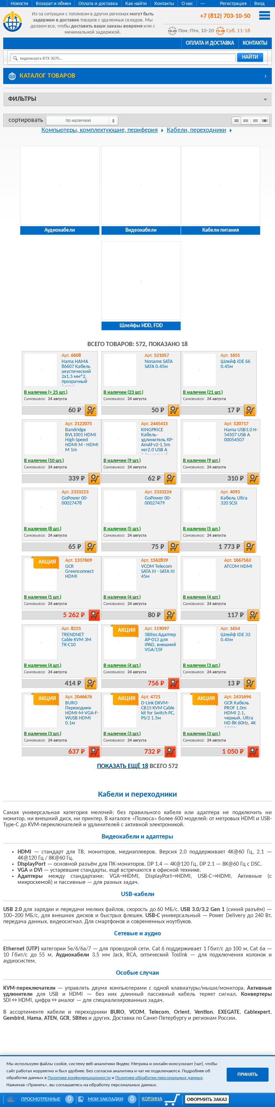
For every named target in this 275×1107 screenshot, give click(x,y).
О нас (187, 3)
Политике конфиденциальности (79, 1078)
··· (203, 3)
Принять (247, 1074)
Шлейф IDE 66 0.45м (235, 364)
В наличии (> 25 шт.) (45, 392)
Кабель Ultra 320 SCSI (234, 501)
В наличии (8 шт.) (42, 529)
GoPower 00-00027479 (158, 501)
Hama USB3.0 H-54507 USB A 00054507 (241, 435)
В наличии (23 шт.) (123, 392)
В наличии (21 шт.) (203, 392)
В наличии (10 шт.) (44, 460)
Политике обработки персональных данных (159, 1078)
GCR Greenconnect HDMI (79, 571)
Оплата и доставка (98, 3)
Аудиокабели (59, 230)
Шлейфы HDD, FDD (141, 326)
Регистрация (233, 3)
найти (250, 57)
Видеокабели (140, 230)
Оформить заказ (207, 1099)
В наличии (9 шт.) (122, 460)
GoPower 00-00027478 (75, 501)
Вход (259, 3)
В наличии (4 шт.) (122, 597)
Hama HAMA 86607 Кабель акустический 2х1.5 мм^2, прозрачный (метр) (76, 374)
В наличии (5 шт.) (122, 529)
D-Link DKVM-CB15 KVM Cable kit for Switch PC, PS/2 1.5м (158, 710)
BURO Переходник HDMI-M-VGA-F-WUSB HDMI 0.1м (81, 713)
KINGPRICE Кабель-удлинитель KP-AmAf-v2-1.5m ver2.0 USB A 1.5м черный (157, 442)
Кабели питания (220, 230)
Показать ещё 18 (122, 766)
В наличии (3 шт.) (201, 665)
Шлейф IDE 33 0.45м (235, 637)
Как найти (136, 3)
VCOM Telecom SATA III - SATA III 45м (158, 571)
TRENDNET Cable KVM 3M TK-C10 (76, 640)
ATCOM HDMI (238, 566)
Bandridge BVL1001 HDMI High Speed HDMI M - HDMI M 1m (81, 440)
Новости (19, 3)
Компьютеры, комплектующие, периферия (100, 130)
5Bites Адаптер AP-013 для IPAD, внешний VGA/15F (160, 642)
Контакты (164, 3)
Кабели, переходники (196, 130)
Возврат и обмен (53, 3)
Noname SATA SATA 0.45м (159, 364)
